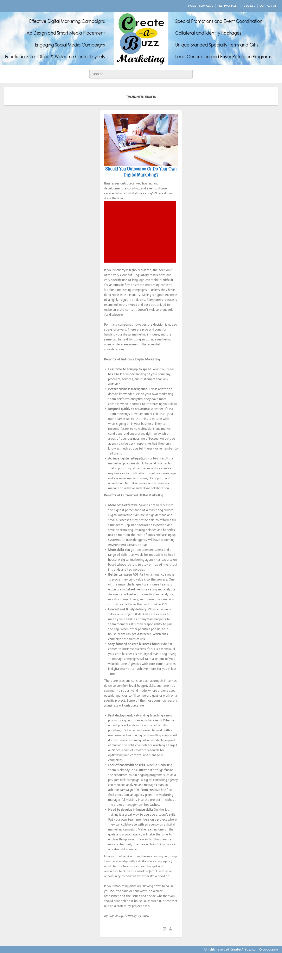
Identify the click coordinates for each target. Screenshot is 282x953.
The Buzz (246, 5)
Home (192, 5)
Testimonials (227, 5)
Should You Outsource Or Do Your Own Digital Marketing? (141, 172)
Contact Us (268, 5)
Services (205, 5)
